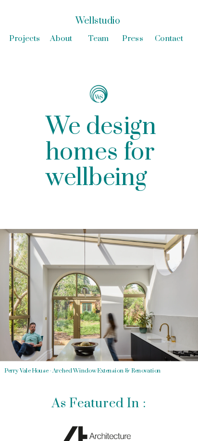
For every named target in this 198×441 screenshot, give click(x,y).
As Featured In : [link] (98, 403)
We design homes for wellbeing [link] (103, 152)
